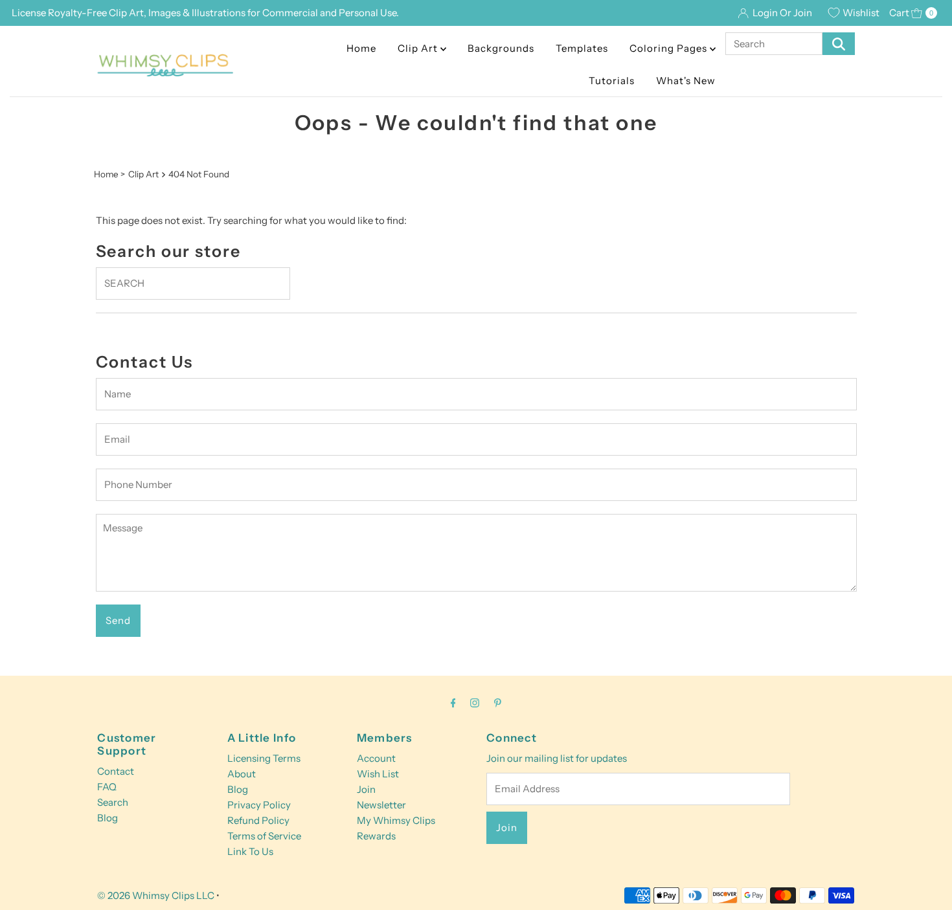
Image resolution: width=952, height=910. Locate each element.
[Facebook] (453, 703)
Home (361, 48)
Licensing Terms (263, 758)
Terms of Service (264, 836)
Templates (582, 48)
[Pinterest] (497, 703)
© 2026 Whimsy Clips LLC (155, 895)
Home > (109, 174)
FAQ (107, 787)
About (241, 774)
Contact (115, 771)
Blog (107, 818)
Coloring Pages (669, 48)
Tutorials (612, 80)
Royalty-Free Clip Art (96, 12)
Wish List (378, 774)
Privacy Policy (259, 805)
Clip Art (419, 48)
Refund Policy (258, 820)
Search (112, 802)
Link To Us (250, 851)
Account (376, 758)
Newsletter (381, 805)
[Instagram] (474, 703)
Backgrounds (501, 48)
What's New (686, 80)
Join (366, 789)
